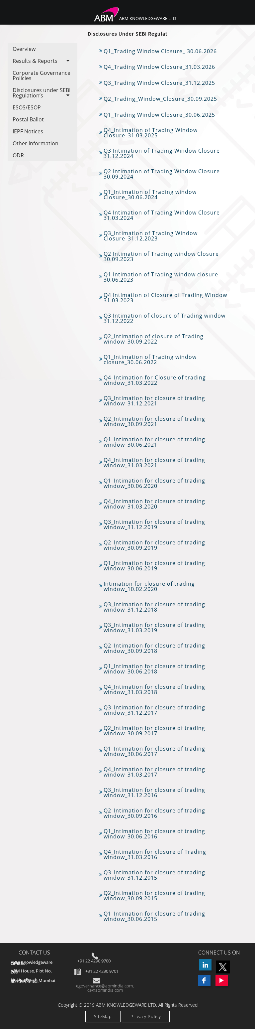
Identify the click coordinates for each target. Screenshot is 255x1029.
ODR (18, 155)
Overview (24, 49)
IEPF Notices (28, 131)
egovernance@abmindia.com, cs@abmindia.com (105, 988)
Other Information (35, 143)
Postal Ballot (28, 119)
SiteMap (103, 1016)
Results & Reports (35, 61)
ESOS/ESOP (27, 107)
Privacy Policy (145, 1016)
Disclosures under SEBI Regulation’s (41, 92)
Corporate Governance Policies (41, 75)
